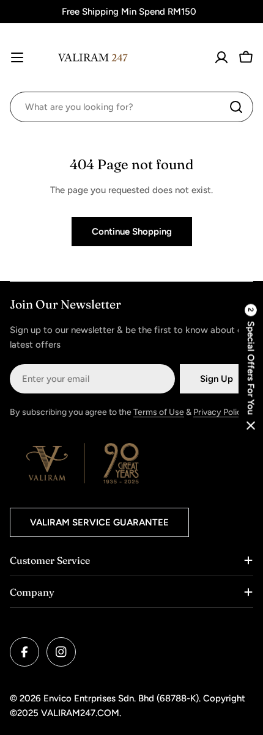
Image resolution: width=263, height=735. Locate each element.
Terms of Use (158, 412)
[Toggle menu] (17, 57)
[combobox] (131, 107)
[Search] (236, 107)
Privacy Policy (219, 412)
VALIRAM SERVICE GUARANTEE (99, 522)
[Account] (221, 57)
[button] (251, 367)
